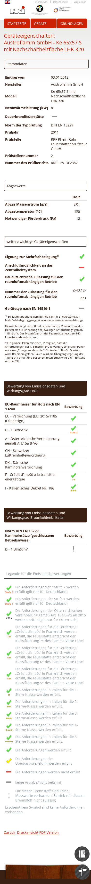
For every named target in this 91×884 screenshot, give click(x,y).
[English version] (7, 2)
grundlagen (71, 23)
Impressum (40, 1)
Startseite (16, 23)
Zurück (9, 832)
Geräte (40, 23)
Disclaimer (80, 1)
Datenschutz (60, 1)
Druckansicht (27, 832)
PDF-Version (49, 832)
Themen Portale (82, 867)
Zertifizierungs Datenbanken (82, 849)
